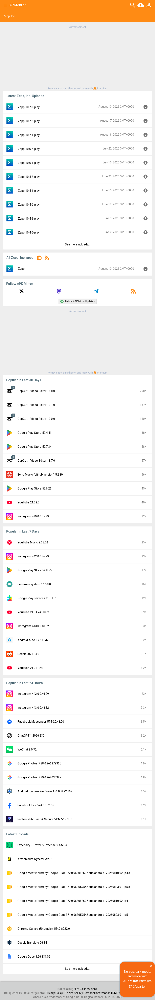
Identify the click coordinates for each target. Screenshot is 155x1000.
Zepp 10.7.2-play (29, 121)
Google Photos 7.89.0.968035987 (39, 777)
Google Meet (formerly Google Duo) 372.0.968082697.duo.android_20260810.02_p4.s (74, 873)
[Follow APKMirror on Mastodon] (59, 292)
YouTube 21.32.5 (28, 502)
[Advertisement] (77, 57)
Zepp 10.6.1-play (29, 163)
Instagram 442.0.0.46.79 (33, 556)
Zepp (21, 269)
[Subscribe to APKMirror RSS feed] (133, 292)
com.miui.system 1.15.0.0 (34, 584)
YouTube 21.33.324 (30, 668)
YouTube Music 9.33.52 (33, 542)
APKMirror (17, 5)
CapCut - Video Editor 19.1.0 (36, 405)
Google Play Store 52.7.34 (34, 446)
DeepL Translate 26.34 (32, 942)
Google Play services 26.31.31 (37, 598)
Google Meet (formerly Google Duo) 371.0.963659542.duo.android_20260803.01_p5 (73, 915)
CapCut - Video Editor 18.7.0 (36, 460)
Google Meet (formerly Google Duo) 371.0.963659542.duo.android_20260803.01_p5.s (74, 887)
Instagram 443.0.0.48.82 (33, 626)
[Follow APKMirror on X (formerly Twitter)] (21, 292)
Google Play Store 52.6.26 (34, 488)
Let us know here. (86, 989)
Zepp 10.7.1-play (29, 135)
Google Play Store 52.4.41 (34, 433)
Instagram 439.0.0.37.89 (33, 516)
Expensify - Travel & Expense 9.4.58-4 (42, 845)
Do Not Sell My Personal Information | (88, 993)
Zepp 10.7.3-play (29, 107)
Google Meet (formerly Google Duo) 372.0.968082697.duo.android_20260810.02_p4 (73, 901)
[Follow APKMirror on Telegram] (96, 292)
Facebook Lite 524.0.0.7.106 (36, 805)
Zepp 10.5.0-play (29, 204)
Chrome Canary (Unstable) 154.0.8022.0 (44, 929)
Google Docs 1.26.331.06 (34, 956)
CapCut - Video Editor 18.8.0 (36, 391)
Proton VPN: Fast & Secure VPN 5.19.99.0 (45, 819)
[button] (39, 259)
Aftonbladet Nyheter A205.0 (36, 859)
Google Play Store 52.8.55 (34, 570)
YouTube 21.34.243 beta (33, 612)
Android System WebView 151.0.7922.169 (45, 791)
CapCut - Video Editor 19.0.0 (36, 419)
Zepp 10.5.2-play (29, 177)
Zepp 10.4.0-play (29, 232)
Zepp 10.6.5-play (29, 149)
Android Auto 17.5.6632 (33, 640)
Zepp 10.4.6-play (29, 218)
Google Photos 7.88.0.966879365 (39, 763)
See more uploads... (77, 244)
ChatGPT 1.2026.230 (31, 735)
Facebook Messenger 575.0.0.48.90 (41, 721)
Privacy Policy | (55, 993)
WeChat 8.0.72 (27, 749)
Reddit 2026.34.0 (28, 654)
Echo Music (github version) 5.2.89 (40, 474)
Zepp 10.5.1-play (29, 191)
